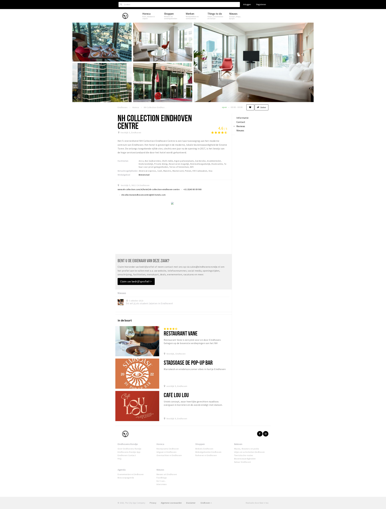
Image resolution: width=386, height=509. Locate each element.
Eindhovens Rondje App (129, 452)
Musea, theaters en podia (246, 448)
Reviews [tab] (240, 126)
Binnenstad (144, 174)
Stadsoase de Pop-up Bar (188, 362)
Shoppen (200, 444)
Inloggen (247, 4)
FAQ (119, 458)
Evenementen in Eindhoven (131, 474)
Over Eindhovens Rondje (129, 448)
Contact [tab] (240, 121)
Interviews (162, 484)
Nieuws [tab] (240, 130)
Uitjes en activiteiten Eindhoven (249, 452)
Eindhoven (205, 503)
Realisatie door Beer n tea (257, 503)
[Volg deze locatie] (250, 107)
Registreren (261, 4)
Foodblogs (162, 477)
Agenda (122, 469)
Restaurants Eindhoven (168, 448)
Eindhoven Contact (127, 455)
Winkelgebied (124, 174)
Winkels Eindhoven (204, 448)
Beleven (238, 444)
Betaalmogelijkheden (128, 170)
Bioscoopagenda (126, 477)
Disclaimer (190, 503)
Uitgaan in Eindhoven (167, 452)
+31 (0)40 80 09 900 (193, 189)
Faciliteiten (123, 161)
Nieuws (160, 469)
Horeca (160, 444)
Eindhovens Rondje (128, 444)
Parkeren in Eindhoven (206, 455)
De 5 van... (161, 481)
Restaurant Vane (181, 333)
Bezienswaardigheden (245, 458)
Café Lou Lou (176, 395)
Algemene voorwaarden (171, 503)
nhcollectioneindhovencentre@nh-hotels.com (143, 194)
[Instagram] (265, 433)
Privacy (153, 503)
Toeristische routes (243, 455)
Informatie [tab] (242, 117)
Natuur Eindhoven (242, 462)
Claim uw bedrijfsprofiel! (135, 281)
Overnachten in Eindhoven (169, 455)
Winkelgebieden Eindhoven (208, 452)
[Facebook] (260, 433)
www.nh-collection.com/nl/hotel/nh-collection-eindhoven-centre (149, 189)
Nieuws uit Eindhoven (167, 474)
